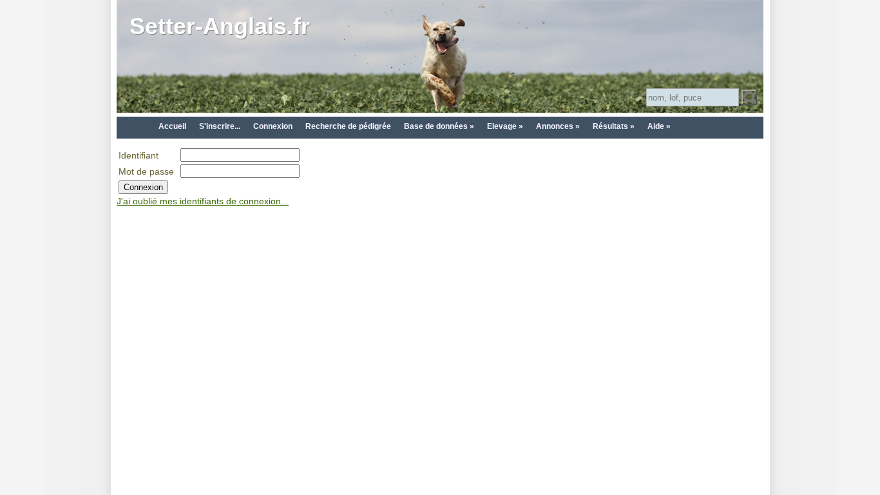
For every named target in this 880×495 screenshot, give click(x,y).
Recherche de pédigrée (348, 126)
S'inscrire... (219, 126)
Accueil (172, 126)
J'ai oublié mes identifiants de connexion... (203, 201)
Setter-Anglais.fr (219, 26)
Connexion (272, 126)
